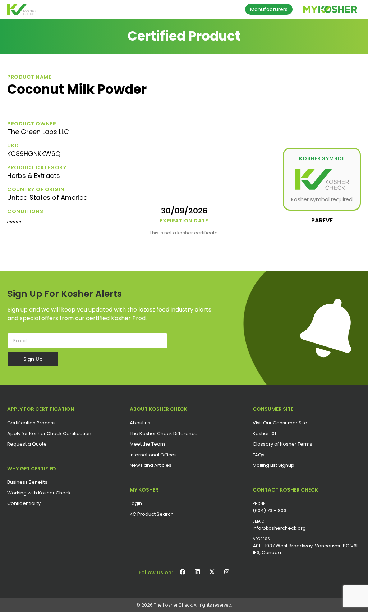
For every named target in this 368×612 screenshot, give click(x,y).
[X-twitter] (212, 572)
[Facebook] (182, 572)
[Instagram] (227, 572)
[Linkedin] (197, 572)
